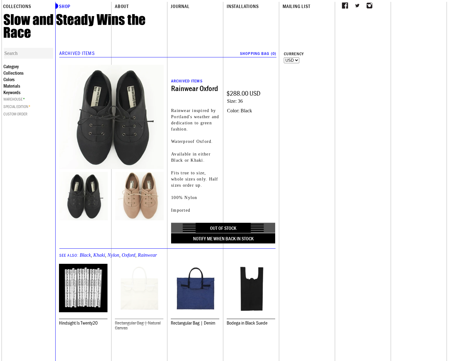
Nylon (113, 255)
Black (85, 255)
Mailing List (296, 6)
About (122, 6)
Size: (232, 101)
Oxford (128, 255)
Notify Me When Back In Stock (223, 238)
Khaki (99, 255)
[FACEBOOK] (345, 5)
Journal (180, 6)
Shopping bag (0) (258, 53)
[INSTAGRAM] (370, 5)
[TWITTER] (357, 5)
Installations (243, 6)
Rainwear (147, 255)
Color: (233, 110)
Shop (64, 6)
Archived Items (77, 53)
